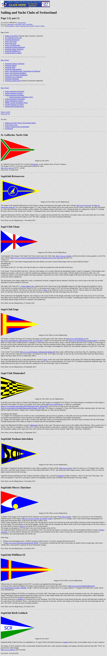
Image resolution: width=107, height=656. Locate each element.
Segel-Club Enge (10, 43)
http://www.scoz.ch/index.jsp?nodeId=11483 (37, 518)
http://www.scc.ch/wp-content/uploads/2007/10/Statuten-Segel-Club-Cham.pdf (37, 258)
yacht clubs (18, 24)
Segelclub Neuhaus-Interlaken (15, 47)
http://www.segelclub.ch (54, 404)
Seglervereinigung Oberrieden (15, 99)
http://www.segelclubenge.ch (75, 339)
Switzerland (9, 128)
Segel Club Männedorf (12, 45)
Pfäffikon (20, 599)
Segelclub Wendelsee (12, 79)
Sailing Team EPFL (11, 36)
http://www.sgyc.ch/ (7, 168)
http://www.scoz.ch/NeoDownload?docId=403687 (22, 543)
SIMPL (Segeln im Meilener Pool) (16, 103)
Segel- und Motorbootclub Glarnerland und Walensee (22, 71)
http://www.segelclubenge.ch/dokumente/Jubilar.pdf (37, 352)
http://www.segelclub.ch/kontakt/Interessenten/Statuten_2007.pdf (22, 408)
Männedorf (34, 425)
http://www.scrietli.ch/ (8, 650)
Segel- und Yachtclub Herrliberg (15, 73)
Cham (45, 290)
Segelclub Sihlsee (11, 65)
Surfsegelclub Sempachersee (14, 106)
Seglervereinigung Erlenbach (14, 91)
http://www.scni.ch (65, 468)
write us (37, 26)
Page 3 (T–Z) (5, 114)
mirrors (43, 26)
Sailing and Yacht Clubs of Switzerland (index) (20, 123)
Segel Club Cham (11, 41)
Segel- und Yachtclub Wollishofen (16, 75)
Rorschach (34, 164)
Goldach (65, 642)
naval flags (29, 24)
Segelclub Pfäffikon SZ (12, 51)
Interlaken (61, 476)
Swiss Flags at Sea (11, 125)
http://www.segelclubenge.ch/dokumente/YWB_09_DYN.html (22, 340)
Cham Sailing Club (27, 286)
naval (23, 24)
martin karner (22, 22)
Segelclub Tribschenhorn (13, 69)
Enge (45, 359)
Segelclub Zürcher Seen (13, 81)
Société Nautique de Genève (14, 105)
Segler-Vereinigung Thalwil (14, 101)
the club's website (65, 517)
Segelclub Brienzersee (12, 40)
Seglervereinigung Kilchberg (14, 95)
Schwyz (22, 526)
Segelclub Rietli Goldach (13, 53)
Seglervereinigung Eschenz (14, 93)
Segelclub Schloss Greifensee (14, 64)
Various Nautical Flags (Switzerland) (17, 127)
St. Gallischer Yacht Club (13, 38)
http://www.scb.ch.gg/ (84, 205)
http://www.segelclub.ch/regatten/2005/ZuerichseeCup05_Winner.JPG (24, 406)
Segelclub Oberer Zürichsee (14, 49)
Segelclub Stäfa (10, 67)
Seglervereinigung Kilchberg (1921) (21, 97)
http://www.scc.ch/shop (63, 256)
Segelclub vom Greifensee (13, 77)
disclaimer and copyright (27, 26)
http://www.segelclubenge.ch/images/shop (83, 340)
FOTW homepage (10, 26)
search (17, 26)
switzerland (10, 24)
